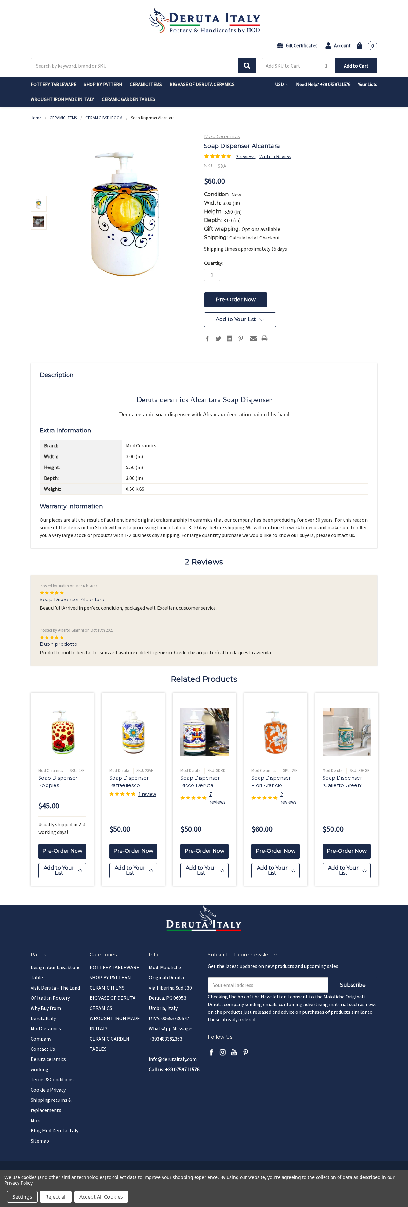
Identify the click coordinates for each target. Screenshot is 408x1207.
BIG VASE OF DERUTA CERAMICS (202, 84)
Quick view (62, 731)
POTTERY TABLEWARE (53, 84)
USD (280, 84)
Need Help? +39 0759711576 (323, 84)
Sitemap (40, 1140)
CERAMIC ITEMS (146, 84)
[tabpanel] (62, 789)
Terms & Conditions (52, 1079)
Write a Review (275, 156)
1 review (147, 794)
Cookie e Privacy (48, 1089)
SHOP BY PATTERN (103, 84)
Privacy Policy (18, 1183)
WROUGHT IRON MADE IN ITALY (62, 99)
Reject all (56, 1196)
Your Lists (367, 84)
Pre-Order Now (62, 851)
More (36, 1120)
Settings (22, 1196)
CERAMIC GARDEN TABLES (128, 99)
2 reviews (246, 156)
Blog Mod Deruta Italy (54, 1130)
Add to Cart (356, 66)
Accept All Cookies (101, 1196)
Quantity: (213, 263)
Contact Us (43, 1049)
